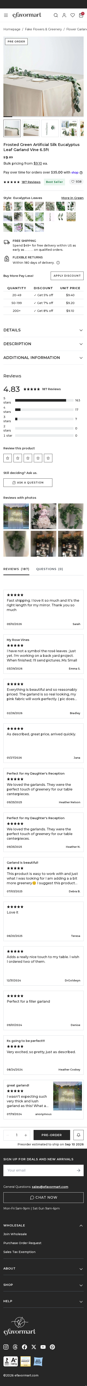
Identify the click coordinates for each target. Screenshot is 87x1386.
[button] (12, 128)
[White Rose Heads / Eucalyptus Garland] (50, 216)
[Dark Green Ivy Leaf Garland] (39, 227)
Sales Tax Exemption (19, 1252)
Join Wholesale (15, 1234)
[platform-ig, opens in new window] (5, 1347)
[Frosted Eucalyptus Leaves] (18, 216)
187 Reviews (31, 182)
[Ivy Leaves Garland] (7, 227)
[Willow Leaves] (39, 206)
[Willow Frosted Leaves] (50, 206)
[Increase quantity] (26, 1135)
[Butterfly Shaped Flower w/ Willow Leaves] (18, 227)
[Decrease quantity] (8, 1135)
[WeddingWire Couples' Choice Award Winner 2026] (25, 1361)
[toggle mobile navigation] (5, 15)
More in (72, 198)
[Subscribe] (78, 1170)
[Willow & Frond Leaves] (28, 206)
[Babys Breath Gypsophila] (39, 216)
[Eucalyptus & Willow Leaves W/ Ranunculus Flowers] (7, 206)
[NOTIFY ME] (78, 1135)
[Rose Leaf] (28, 216)
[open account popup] (64, 15)
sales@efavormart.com (50, 1187)
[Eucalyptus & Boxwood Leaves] (7, 216)
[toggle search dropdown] (55, 15)
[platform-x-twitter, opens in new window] (33, 1347)
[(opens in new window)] (10, 1361)
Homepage (11, 29)
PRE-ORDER (52, 1135)
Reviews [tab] (16, 569)
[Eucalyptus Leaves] (71, 206)
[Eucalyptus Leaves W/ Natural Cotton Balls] (18, 206)
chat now (46, 1197)
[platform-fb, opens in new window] (24, 1347)
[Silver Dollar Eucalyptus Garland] (71, 216)
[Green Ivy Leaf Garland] (28, 227)
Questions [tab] (49, 569)
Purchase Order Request (22, 1243)
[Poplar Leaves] (60, 206)
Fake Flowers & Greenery (43, 29)
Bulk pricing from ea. (25, 163)
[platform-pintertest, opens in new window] (52, 1347)
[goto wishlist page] (72, 15)
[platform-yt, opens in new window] (43, 1347)
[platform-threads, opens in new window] (15, 1347)
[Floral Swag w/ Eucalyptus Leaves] (60, 216)
